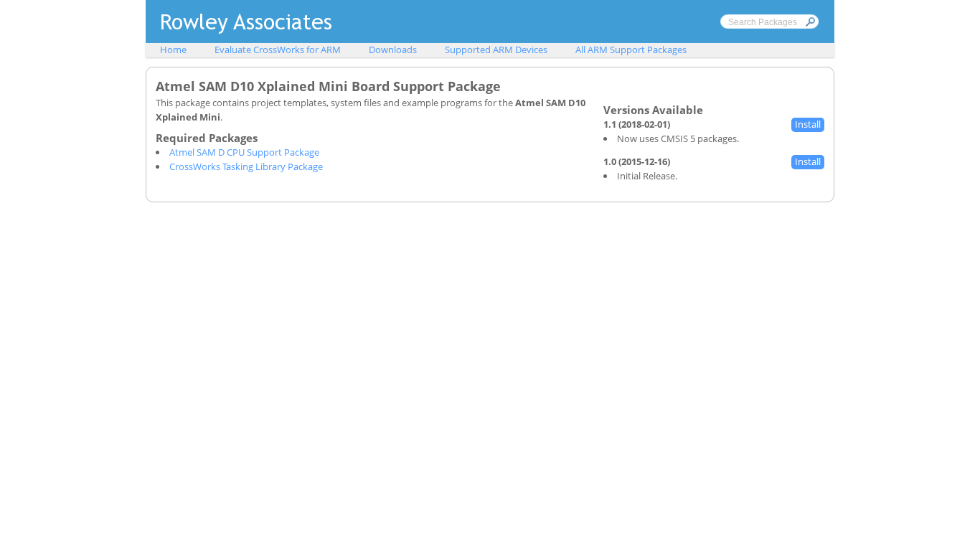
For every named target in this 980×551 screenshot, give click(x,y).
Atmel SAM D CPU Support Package (244, 152)
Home (173, 49)
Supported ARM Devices (496, 49)
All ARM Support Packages (631, 49)
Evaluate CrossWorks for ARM (278, 49)
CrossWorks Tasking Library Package (246, 166)
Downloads (393, 49)
